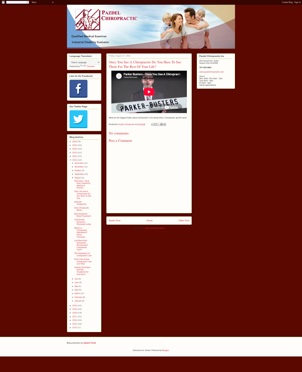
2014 (74, 327)
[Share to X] (158, 124)
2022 (74, 156)
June (77, 282)
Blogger (165, 350)
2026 (74, 142)
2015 (74, 324)
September (79, 174)
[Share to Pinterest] (164, 124)
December (79, 163)
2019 (74, 309)
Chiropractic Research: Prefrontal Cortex (82, 222)
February (79, 297)
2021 (74, 160)
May (77, 286)
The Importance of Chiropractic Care (83, 254)
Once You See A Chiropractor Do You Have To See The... (82, 194)
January (78, 301)
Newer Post (114, 220)
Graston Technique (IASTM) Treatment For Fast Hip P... (82, 270)
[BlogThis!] (155, 124)
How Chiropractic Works (81, 209)
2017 (74, 316)
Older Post (184, 220)
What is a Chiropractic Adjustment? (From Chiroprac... (80, 232)
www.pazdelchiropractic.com (211, 72)
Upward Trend (89, 343)
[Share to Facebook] (161, 124)
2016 (74, 320)
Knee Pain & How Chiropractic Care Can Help (83, 261)
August (78, 178)
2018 (74, 313)
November (79, 167)
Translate (91, 66)
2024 (74, 149)
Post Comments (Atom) (155, 228)
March (77, 293)
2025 (74, 145)
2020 (74, 305)
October (78, 170)
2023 (74, 153)
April (77, 290)
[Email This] (152, 124)
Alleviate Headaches (80, 203)
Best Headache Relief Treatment (82, 215)
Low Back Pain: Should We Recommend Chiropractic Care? (81, 245)
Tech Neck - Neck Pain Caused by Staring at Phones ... (82, 184)
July (76, 279)
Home (150, 220)
